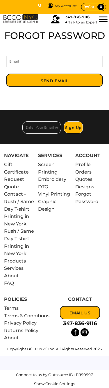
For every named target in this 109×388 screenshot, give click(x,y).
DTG (43, 187)
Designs (84, 187)
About (11, 275)
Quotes (83, 179)
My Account (66, 5)
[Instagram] (85, 332)
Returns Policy (21, 330)
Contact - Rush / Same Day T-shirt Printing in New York (19, 208)
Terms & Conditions (26, 315)
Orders (83, 172)
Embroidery (52, 179)
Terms (11, 308)
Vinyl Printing (54, 194)
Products (15, 261)
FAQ (9, 283)
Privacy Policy (20, 323)
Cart (95, 6)
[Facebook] (75, 332)
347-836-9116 (77, 16)
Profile (83, 164)
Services (14, 268)
